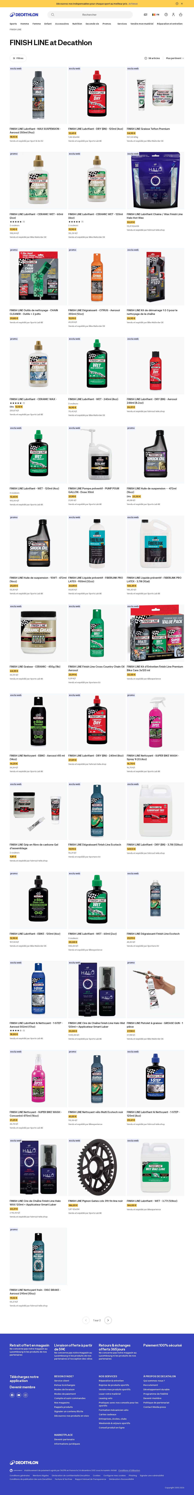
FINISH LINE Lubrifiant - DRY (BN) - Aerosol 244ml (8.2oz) (152, 401)
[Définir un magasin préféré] (145, 14)
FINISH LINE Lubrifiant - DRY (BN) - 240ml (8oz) (96, 755)
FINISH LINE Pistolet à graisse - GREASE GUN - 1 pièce (155, 1025)
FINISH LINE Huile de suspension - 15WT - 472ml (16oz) (38, 579)
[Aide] (166, 14)
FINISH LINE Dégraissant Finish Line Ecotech (94, 844)
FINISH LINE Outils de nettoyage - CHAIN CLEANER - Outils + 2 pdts (34, 312)
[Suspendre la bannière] (177, 3)
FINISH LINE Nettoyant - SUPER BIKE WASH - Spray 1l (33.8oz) (153, 757)
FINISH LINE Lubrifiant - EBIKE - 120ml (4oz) (35, 933)
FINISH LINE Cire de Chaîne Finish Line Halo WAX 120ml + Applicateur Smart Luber (35, 1202)
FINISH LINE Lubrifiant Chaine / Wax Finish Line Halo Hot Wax (155, 216)
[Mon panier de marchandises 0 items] (180, 14)
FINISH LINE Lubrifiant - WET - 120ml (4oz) (34, 488)
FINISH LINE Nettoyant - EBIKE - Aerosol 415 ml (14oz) (37, 757)
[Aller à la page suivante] (108, 1320)
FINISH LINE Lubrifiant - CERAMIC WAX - (33, 399)
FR (158, 14)
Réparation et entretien (169, 23)
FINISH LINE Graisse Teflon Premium (148, 128)
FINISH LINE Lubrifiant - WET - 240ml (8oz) (93, 399)
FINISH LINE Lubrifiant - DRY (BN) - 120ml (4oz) (95, 128)
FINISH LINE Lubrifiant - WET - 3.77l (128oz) (152, 1200)
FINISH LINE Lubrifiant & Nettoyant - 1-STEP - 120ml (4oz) (153, 1114)
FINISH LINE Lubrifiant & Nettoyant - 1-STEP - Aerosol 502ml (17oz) (36, 1025)
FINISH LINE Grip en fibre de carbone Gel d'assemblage (34, 846)
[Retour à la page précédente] (86, 1320)
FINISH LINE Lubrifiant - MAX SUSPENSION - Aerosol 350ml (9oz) (35, 130)
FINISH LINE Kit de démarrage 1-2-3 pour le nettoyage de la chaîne (152, 312)
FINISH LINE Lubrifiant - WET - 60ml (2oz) (92, 933)
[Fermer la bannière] (181, 3)
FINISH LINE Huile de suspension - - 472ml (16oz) (151, 490)
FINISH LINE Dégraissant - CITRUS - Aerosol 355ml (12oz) (94, 312)
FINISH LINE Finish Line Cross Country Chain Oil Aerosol (96, 668)
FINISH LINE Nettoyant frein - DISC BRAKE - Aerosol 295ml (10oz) (35, 1291)
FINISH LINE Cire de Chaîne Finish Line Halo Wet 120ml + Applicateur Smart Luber (96, 1025)
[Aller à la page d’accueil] (24, 15)
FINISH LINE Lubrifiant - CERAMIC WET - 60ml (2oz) (36, 216)
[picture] (38, 95)
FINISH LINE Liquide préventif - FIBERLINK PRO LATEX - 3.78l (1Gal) (154, 579)
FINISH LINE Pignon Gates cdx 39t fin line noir (95, 1200)
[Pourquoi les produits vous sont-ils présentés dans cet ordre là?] (145, 58)
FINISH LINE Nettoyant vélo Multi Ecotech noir (95, 1112)
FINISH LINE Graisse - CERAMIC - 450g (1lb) (35, 666)
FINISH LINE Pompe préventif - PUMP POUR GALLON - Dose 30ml (93, 490)
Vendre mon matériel (141, 23)
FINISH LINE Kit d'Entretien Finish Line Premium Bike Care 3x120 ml (155, 668)
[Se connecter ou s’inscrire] (173, 14)
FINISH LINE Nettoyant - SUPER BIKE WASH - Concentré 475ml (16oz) (36, 1114)
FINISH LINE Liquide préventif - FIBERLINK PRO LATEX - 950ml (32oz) (95, 579)
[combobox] (175, 58)
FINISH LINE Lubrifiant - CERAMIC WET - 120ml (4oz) (95, 216)
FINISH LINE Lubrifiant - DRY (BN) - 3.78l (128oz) (155, 844)
